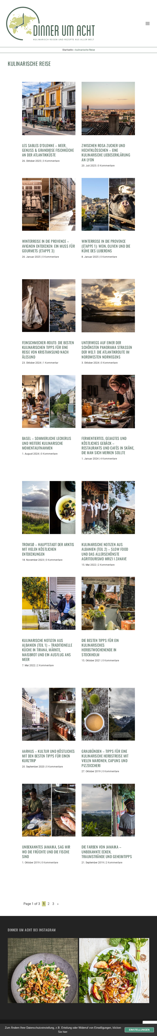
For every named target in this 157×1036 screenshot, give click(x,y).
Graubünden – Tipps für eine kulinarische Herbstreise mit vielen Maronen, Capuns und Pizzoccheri (105, 758)
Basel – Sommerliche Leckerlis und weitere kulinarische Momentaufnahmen (46, 443)
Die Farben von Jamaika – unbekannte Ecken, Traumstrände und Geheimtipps (107, 851)
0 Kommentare (106, 165)
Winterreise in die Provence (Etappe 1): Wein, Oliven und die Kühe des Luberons (106, 245)
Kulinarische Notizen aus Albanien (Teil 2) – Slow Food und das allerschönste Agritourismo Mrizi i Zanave (105, 551)
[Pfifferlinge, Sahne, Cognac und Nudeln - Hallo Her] (43, 973)
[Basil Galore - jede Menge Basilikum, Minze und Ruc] (114, 973)
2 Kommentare (106, 564)
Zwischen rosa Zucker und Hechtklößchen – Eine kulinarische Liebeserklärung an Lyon (106, 152)
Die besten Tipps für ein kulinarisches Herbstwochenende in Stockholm (100, 647)
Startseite (67, 49)
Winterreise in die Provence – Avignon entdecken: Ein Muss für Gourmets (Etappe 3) (48, 245)
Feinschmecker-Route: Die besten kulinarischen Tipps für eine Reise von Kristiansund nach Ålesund (48, 350)
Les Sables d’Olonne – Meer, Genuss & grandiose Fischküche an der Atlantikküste (48, 150)
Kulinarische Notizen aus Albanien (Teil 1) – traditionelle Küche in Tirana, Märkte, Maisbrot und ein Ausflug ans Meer (47, 650)
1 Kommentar (50, 362)
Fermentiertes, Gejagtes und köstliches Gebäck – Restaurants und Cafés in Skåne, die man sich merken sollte (108, 445)
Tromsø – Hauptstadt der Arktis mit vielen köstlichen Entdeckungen (48, 549)
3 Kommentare (51, 161)
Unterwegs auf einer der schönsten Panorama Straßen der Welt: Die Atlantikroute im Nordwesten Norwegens (107, 350)
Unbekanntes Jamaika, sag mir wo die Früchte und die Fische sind (46, 851)
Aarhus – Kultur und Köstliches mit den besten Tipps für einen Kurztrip (48, 755)
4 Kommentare (108, 458)
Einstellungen (139, 1029)
